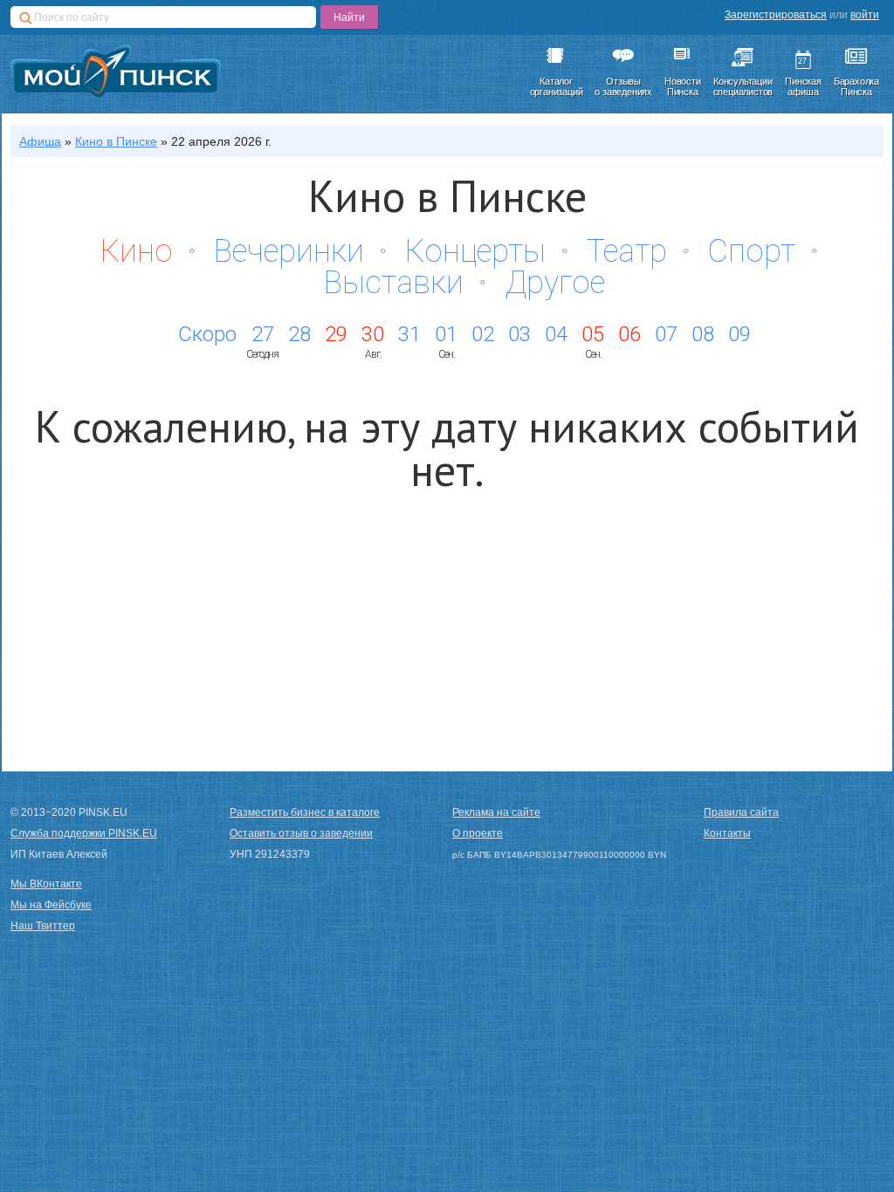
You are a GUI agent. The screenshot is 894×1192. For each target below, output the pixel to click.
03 (519, 334)
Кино (136, 251)
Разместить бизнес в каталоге (305, 812)
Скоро (207, 334)
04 (556, 334)
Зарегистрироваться (776, 15)
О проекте (477, 833)
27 (262, 334)
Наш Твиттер (42, 926)
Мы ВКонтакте (46, 884)
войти (864, 15)
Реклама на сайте (496, 812)
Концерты (475, 251)
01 (446, 334)
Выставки (394, 282)
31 (409, 334)
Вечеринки (289, 251)
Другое (555, 282)
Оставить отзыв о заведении (301, 833)
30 (372, 334)
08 (702, 334)
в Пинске (116, 141)
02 (482, 334)
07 (666, 334)
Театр (627, 251)
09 (739, 334)
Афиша (40, 141)
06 (629, 334)
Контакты (727, 833)
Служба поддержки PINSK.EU (83, 833)
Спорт (751, 251)
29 (336, 334)
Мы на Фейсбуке (51, 905)
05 (592, 334)
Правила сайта (741, 812)
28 (299, 334)
